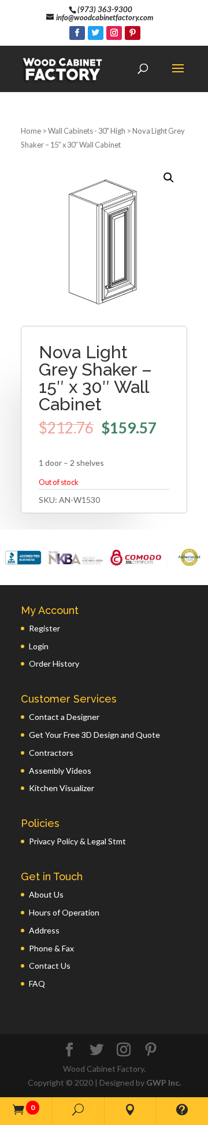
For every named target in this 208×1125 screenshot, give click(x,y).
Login (39, 646)
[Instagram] (114, 33)
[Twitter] (95, 33)
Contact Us (49, 965)
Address (44, 930)
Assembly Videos (60, 770)
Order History (54, 663)
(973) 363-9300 (104, 9)
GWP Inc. (163, 1082)
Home (31, 130)
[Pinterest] (132, 33)
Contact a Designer (64, 717)
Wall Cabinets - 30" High (86, 130)
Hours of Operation (64, 912)
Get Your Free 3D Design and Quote (94, 735)
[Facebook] (77, 33)
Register (44, 628)
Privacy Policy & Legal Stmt (77, 841)
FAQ (37, 983)
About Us (46, 894)
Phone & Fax (51, 948)
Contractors (51, 753)
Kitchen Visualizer (61, 788)
